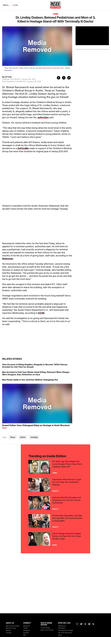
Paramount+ (62, 626)
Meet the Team (11, 628)
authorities (43, 117)
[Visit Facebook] (77, 624)
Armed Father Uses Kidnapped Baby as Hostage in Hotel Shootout (36, 425)
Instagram (26, 630)
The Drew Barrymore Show (65, 634)
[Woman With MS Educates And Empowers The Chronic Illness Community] (55, 503)
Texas (12, 437)
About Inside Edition (13, 626)
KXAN (41, 313)
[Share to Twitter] (64, 78)
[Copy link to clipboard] (69, 78)
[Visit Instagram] (85, 624)
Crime (55, 14)
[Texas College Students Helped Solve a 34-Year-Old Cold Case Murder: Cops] (55, 539)
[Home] (55, 5)
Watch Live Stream (47, 630)
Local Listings (45, 628)
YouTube (26, 633)
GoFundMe (23, 148)
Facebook (26, 626)
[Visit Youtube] (89, 624)
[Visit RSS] (93, 624)
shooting (34, 437)
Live (16, 5)
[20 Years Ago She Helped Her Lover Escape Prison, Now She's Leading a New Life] (55, 467)
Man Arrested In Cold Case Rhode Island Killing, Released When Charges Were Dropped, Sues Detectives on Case (36, 373)
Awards (8, 630)
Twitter (25, 628)
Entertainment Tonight (65, 630)
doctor (22, 437)
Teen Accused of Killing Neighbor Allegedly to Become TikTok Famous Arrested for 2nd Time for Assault (34, 365)
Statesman (7, 258)
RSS (24, 635)
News (5, 5)
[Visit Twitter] (81, 624)
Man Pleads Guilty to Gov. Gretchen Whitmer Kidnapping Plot (30, 379)
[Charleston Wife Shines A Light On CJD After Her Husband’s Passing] (55, 485)
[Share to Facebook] (58, 78)
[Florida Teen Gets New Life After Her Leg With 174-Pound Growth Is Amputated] (55, 521)
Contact (8, 633)
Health (55, 491)
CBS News (61, 628)
